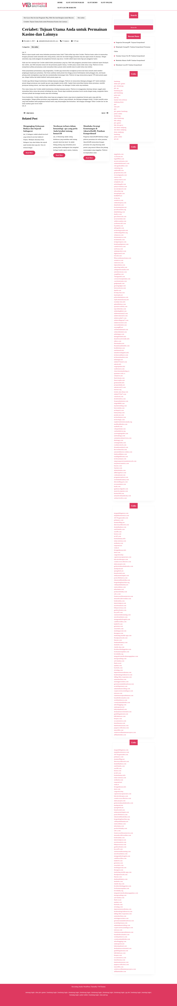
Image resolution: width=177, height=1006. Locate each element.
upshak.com (118, 665)
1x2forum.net (118, 156)
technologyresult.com (121, 230)
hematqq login (74, 995)
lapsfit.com (117, 290)
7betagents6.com (119, 276)
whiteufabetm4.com (120, 332)
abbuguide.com (119, 228)
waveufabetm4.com (120, 325)
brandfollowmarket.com (121, 698)
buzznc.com (118, 466)
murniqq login (146, 992)
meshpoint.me (118, 568)
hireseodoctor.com (120, 288)
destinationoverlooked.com (122, 711)
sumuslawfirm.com (120, 679)
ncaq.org (117, 198)
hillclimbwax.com (119, 716)
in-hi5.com (117, 536)
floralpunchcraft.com (120, 638)
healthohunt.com (119, 348)
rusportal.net (118, 545)
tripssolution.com (119, 265)
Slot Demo (92, 2)
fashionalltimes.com (120, 454)
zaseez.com (117, 177)
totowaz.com (118, 693)
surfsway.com (118, 249)
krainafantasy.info (119, 538)
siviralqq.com (118, 670)
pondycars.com (119, 415)
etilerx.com (117, 341)
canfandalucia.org (119, 431)
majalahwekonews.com (121, 515)
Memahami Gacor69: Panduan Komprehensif (129, 65)
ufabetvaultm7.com (120, 318)
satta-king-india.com (120, 267)
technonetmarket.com (121, 357)
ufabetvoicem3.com (120, 322)
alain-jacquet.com (119, 564)
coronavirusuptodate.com (122, 279)
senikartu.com (118, 543)
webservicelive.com (120, 498)
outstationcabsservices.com (122, 438)
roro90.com (117, 531)
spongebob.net (118, 571)
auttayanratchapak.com (121, 575)
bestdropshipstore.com (121, 244)
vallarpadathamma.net (121, 585)
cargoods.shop (118, 555)
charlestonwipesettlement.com (123, 695)
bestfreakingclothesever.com (123, 675)
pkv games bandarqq (120, 111)
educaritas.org (118, 191)
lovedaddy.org (118, 654)
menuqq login (30, 992)
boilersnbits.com (119, 601)
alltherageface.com (120, 472)
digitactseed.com (119, 253)
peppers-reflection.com (121, 728)
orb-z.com (117, 594)
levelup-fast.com (119, 292)
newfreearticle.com (120, 605)
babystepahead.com (120, 709)
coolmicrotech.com (120, 445)
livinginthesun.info (120, 550)
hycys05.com (118, 612)
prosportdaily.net (119, 385)
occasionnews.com (120, 721)
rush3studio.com (119, 529)
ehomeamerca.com (120, 237)
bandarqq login (52, 992)
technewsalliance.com (121, 355)
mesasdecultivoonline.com (122, 598)
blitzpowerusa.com (120, 608)
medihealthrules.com (120, 424)
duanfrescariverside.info (121, 339)
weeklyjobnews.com (120, 700)
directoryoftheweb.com (121, 525)
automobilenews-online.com (123, 452)
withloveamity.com (120, 221)
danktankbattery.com (120, 642)
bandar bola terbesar (120, 100)
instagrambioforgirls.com (122, 619)
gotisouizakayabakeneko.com (123, 566)
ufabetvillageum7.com (121, 320)
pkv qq (116, 88)
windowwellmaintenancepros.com (125, 732)
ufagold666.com (119, 403)
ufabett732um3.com (120, 362)
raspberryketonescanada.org (123, 422)
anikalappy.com (119, 334)
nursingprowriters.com (121, 681)
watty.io (116, 548)
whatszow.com (118, 235)
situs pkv (117, 106)
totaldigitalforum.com (121, 456)
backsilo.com (118, 668)
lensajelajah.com (119, 193)
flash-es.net (117, 663)
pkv (115, 104)
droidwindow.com (120, 399)
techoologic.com (119, 419)
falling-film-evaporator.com (123, 677)
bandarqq (117, 81)
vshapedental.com (120, 429)
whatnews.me (118, 375)
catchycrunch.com (120, 179)
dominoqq (117, 116)
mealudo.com (118, 645)
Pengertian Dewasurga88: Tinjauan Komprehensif (130, 42)
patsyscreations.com (120, 186)
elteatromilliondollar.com (122, 580)
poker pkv (117, 95)
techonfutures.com (120, 417)
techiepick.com (119, 410)
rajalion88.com (119, 170)
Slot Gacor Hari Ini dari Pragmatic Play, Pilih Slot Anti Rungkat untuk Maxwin (49, 18)
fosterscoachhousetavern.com (123, 596)
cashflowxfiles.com (120, 621)
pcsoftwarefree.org (120, 209)
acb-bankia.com (119, 661)
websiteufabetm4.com (121, 329)
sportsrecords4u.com (120, 306)
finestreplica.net (119, 343)
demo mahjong (119, 132)
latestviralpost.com (120, 603)
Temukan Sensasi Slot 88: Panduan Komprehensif (130, 56)
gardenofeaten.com (120, 610)
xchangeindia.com (120, 442)
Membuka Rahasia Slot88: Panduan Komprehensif (130, 60)
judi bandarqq (118, 93)
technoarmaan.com (120, 459)
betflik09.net (118, 196)
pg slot (127, 992)
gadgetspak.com (119, 283)
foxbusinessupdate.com (121, 651)
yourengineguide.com (121, 433)
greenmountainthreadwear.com (124, 684)
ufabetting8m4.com (120, 311)
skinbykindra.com (120, 470)
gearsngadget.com (120, 286)
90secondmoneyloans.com (122, 258)
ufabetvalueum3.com (121, 315)
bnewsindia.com (119, 408)
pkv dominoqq (118, 86)
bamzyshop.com (119, 412)
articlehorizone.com (120, 272)
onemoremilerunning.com (122, 615)
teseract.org (117, 389)
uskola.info (117, 364)
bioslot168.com (119, 493)
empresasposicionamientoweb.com (125, 461)
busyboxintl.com (119, 573)
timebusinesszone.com (121, 725)
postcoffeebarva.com (120, 578)
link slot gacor (118, 125)
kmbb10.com (118, 624)
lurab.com (117, 486)
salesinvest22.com (120, 387)
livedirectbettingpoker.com (122, 649)
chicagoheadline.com (121, 166)
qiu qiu (116, 139)
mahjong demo (119, 102)
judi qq (116, 97)
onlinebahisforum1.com (121, 163)
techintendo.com (119, 239)
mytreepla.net (118, 295)
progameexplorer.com (121, 477)
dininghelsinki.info (120, 336)
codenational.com (119, 475)
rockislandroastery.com (121, 479)
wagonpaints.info (119, 366)
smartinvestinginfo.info (121, 352)
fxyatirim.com (118, 226)
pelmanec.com (118, 520)
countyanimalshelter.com (122, 702)
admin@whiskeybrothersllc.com (48, 41)
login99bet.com (119, 159)
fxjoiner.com (118, 468)
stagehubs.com (119, 154)
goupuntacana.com (120, 172)
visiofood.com (118, 396)
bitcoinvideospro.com (121, 559)
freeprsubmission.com (121, 401)
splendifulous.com (120, 304)
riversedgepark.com (120, 175)
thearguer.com (118, 633)
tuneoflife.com (118, 730)
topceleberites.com (120, 309)
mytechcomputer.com (121, 491)
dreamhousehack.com (121, 447)
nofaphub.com (118, 182)
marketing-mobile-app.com (122, 635)
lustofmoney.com (119, 723)
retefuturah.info (119, 350)
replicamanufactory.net (121, 299)
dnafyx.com (118, 214)
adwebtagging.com (120, 705)
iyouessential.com (119, 219)
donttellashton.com (120, 527)
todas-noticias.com (120, 541)
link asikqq (117, 120)
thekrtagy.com (118, 440)
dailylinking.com (119, 212)
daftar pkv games (119, 83)
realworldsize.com (120, 587)
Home (60, 2)
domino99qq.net (119, 522)
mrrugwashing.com (120, 658)
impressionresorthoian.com (122, 672)
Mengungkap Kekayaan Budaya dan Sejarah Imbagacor (33, 128)
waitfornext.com (119, 369)
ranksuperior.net (119, 707)
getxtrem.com (118, 626)
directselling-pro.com (121, 482)
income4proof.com (120, 189)
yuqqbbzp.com (119, 274)
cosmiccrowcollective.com (122, 561)
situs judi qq (104, 995)
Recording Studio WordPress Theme (83, 987)
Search (134, 15)
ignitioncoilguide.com (121, 489)
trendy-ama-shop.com (121, 392)
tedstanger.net (118, 359)
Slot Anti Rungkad (75, 2)
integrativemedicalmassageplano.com (126, 656)
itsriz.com (117, 552)
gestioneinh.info (119, 382)
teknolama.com (119, 589)
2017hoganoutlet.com (121, 518)
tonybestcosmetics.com (121, 463)
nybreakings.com (119, 435)
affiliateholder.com (120, 735)
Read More (30, 153)
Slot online (106, 2)
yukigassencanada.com (121, 269)
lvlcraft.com (118, 255)
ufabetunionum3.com (121, 313)
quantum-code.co (119, 373)
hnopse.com (118, 718)
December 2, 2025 (29, 41)
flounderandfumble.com (121, 346)
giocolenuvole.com (120, 216)
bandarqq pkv (118, 90)
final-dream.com (119, 378)
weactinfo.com (118, 628)
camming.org (118, 168)
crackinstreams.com (120, 281)
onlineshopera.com (120, 202)
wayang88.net (118, 327)
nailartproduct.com (120, 251)
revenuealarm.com (120, 484)
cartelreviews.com (120, 246)
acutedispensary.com (120, 686)
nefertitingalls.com (120, 184)
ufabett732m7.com (120, 394)
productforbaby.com (120, 591)
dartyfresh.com (119, 205)
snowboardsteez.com (120, 617)
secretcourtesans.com (121, 161)
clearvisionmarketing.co (121, 371)
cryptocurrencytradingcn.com (123, 691)
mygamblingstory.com (121, 513)
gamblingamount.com (121, 714)
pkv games (117, 123)
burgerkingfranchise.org (121, 582)
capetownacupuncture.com (122, 557)
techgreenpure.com (120, 242)
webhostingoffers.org (121, 232)
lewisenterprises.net (120, 207)
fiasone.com (118, 640)
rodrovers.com (118, 262)
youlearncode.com (120, 223)
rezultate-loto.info (119, 302)
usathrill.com (118, 426)
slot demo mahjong (120, 127)
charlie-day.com (119, 647)
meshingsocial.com (120, 631)
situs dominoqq (119, 118)
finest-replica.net (119, 380)
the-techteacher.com (120, 449)
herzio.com (117, 534)
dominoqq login (74, 992)
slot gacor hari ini (66, 8)
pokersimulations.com (121, 297)
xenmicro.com (118, 200)
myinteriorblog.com (120, 406)
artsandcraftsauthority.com (122, 495)
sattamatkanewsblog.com (122, 688)
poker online (118, 113)
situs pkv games (41, 992)
